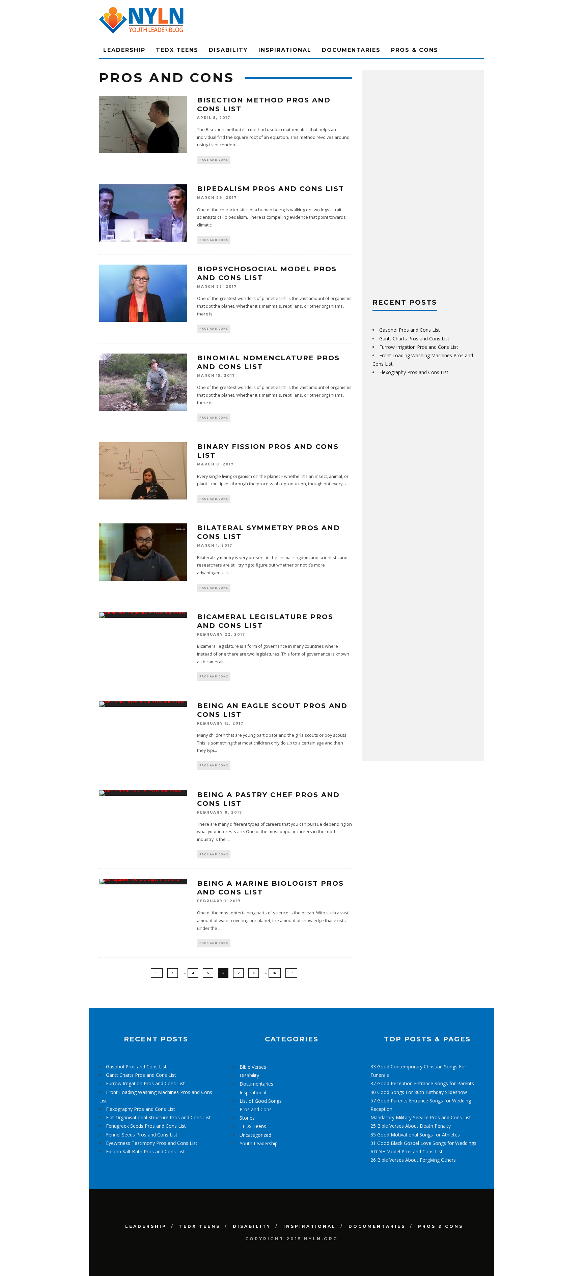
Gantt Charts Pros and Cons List (414, 338)
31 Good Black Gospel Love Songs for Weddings (423, 1143)
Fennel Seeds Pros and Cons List (141, 1134)
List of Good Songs (261, 1101)
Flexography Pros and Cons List (413, 372)
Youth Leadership (259, 1143)
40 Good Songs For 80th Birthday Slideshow (418, 1092)
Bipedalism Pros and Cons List (270, 189)
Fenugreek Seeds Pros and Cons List (146, 1126)
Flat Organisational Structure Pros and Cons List (158, 1117)
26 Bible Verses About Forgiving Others (413, 1160)
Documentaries (351, 50)
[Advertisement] (423, 181)
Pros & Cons (414, 50)
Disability (228, 50)
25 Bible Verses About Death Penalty (410, 1126)
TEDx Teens (177, 50)
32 (274, 973)
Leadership (124, 50)
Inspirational (284, 50)
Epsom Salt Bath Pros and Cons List (145, 1151)
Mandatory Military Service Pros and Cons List (420, 1117)
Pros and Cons (213, 159)
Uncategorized (255, 1135)
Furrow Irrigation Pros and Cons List (418, 347)
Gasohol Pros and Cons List (409, 330)
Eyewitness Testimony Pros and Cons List (151, 1143)
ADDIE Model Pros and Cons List (406, 1151)
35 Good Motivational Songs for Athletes (415, 1134)
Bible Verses (253, 1067)
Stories (247, 1118)
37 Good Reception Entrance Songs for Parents (422, 1083)
